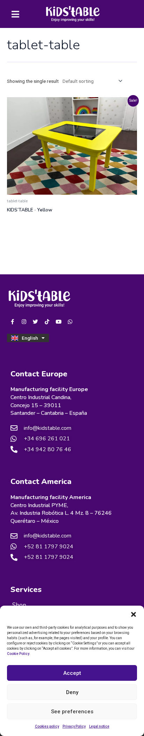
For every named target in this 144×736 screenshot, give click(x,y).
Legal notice (99, 726)
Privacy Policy (74, 726)
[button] (133, 614)
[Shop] (72, 605)
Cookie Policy (18, 654)
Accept (72, 673)
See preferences (72, 711)
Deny (72, 692)
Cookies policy (47, 726)
